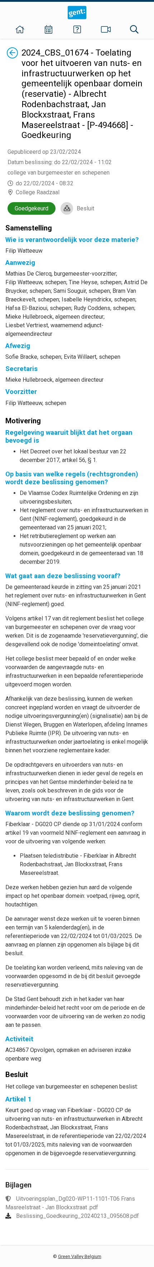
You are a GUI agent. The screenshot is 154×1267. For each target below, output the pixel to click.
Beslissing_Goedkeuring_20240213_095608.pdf (77, 1216)
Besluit (85, 208)
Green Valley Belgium (79, 1256)
